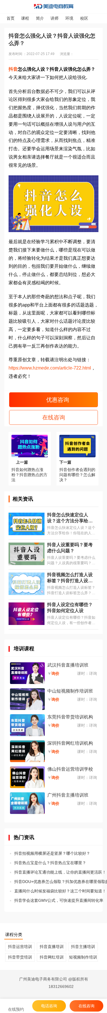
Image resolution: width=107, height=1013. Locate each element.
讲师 (54, 18)
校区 (84, 18)
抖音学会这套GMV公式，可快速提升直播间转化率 (58, 900)
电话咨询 (49, 1006)
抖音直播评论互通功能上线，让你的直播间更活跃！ (60, 872)
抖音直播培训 (52, 946)
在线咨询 (53, 417)
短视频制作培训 (83, 957)
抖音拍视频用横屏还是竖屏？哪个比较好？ (52, 853)
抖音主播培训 (83, 946)
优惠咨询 (57, 400)
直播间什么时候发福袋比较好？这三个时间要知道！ (60, 891)
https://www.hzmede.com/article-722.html (50, 368)
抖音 (13, 69)
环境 (69, 18)
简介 (40, 18)
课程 (25, 18)
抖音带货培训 (20, 957)
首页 (11, 18)
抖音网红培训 (52, 957)
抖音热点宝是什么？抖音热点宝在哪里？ (50, 862)
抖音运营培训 (20, 946)
